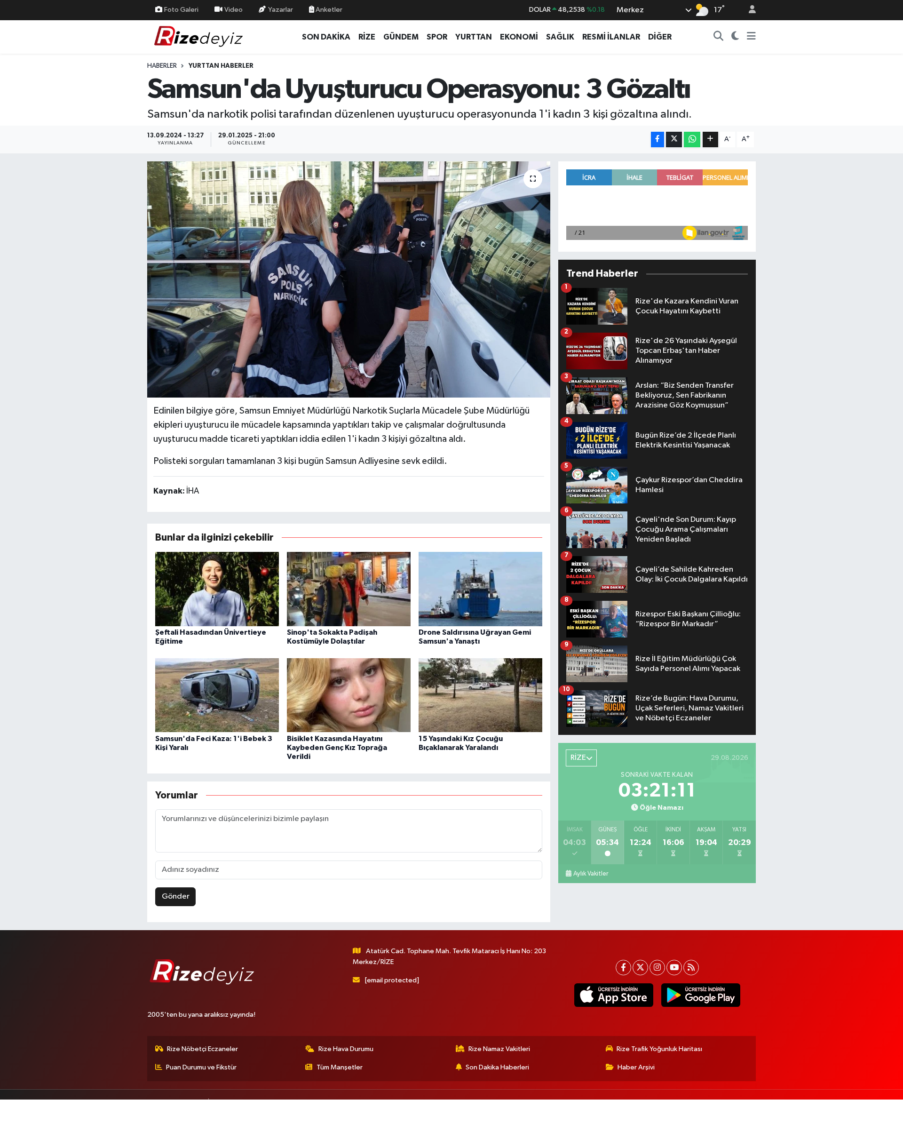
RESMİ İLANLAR (611, 37)
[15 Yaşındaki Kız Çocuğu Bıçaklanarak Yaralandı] (480, 695)
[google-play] (700, 995)
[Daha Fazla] (710, 139)
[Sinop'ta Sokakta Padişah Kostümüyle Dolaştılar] (349, 589)
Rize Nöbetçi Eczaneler (202, 1048)
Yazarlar (280, 9)
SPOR (437, 37)
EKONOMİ (519, 37)
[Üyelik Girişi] (748, 10)
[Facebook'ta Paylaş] (657, 139)
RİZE (366, 37)
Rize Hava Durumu (345, 1048)
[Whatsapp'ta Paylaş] (692, 139)
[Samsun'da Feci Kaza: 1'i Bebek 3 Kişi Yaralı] (217, 695)
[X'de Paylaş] (674, 139)
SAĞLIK (560, 37)
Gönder (176, 897)
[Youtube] (674, 967)
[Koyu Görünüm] (735, 37)
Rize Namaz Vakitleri (499, 1048)
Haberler (162, 66)
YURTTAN (473, 37)
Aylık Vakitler (590, 873)
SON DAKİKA (326, 37)
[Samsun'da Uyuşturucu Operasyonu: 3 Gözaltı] (348, 279)
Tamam (747, 1110)
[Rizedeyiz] (200, 36)
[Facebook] (623, 967)
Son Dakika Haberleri (497, 1067)
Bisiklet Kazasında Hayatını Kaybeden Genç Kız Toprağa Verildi (337, 747)
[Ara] (719, 37)
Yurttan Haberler (221, 66)
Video (233, 9)
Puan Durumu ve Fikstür (201, 1067)
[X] (640, 967)
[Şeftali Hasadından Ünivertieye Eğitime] (217, 589)
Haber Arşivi (636, 1067)
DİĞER (660, 37)
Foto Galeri (181, 9)
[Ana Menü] (751, 37)
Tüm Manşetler (340, 1067)
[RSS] (691, 967)
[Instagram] (657, 967)
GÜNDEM (401, 37)
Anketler (328, 9)
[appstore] (613, 995)
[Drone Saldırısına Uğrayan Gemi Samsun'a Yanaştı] (480, 589)
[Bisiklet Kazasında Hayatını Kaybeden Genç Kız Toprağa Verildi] (349, 695)
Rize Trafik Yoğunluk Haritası (659, 1048)
